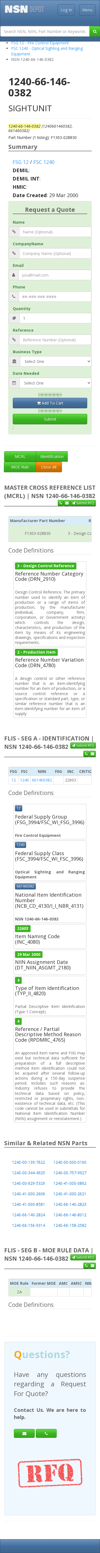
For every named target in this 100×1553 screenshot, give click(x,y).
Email (18, 265)
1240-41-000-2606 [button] (28, 1193)
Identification (52, 456)
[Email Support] (67, 503)
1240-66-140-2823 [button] (69, 1204)
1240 (24, 780)
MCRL (20, 456)
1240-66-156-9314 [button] (28, 1225)
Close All (48, 466)
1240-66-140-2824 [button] (28, 1214)
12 (13, 780)
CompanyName (28, 243)
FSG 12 (20, 162)
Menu (87, 9)
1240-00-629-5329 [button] (28, 1183)
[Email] (24, 1424)
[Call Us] (61, 503)
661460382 (42, 780)
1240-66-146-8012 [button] (69, 1214)
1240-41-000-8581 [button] (28, 1204)
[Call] (46, 1424)
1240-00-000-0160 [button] (69, 1162)
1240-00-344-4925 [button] (28, 1172)
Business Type (27, 351)
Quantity (22, 308)
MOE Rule (20, 466)
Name (19, 222)
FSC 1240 (43, 162)
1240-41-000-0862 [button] (69, 1183)
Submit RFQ (84, 503)
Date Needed (26, 373)
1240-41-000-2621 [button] (69, 1193)
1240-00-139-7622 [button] (28, 1162)
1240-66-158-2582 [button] (69, 1225)
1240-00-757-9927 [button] (69, 1172)
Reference (23, 330)
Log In (66, 9)
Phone (19, 287)
